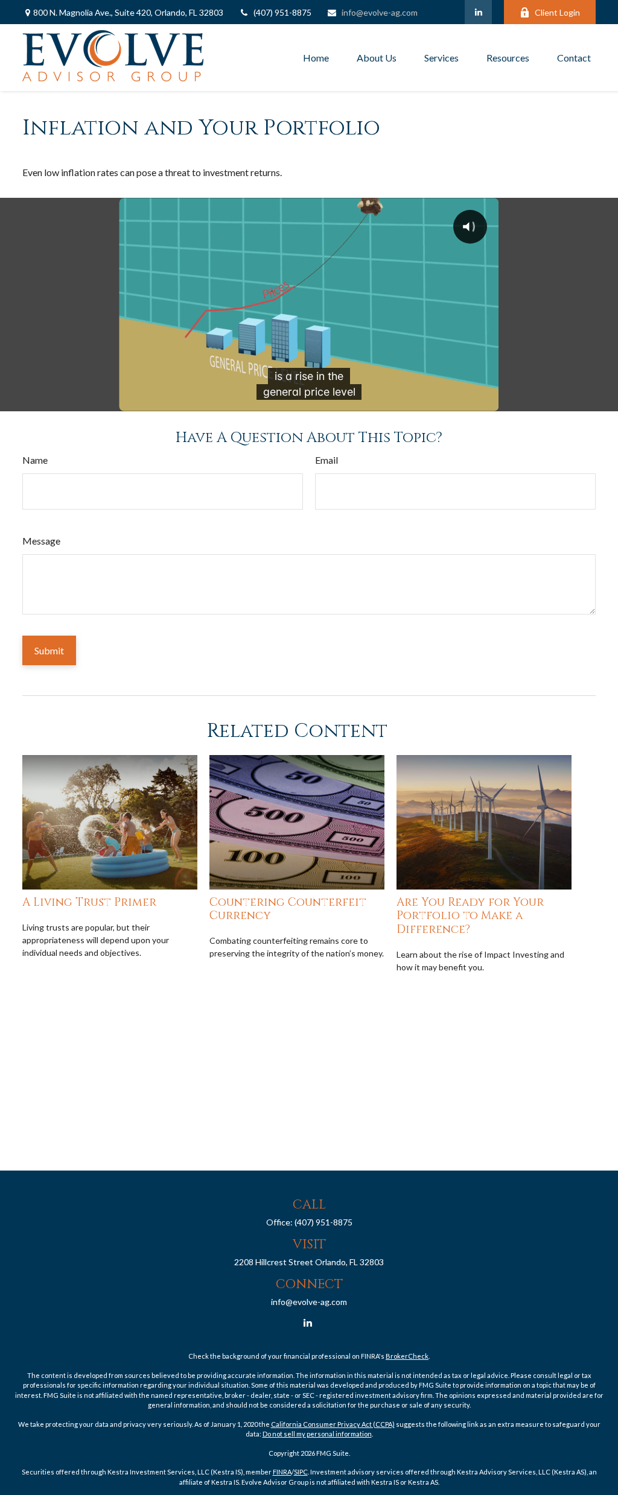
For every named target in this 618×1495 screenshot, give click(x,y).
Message (41, 540)
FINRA (282, 1472)
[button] (316, 58)
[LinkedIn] (478, 12)
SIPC (301, 1472)
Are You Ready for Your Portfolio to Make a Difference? (470, 916)
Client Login (557, 12)
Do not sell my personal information (317, 1434)
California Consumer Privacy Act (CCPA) (333, 1424)
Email (326, 460)
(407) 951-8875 (282, 12)
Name (35, 460)
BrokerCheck (407, 1356)
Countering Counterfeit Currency (287, 909)
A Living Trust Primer (89, 902)
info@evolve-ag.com (380, 12)
